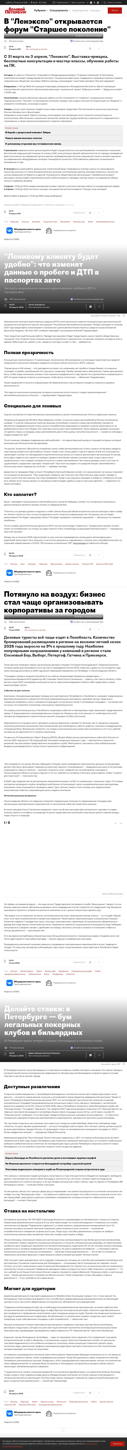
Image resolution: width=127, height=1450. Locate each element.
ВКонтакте (65, 221)
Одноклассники (79, 221)
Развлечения (61, 1401)
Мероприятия (80, 10)
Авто (22, 564)
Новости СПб (87, 564)
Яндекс (90, 221)
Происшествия (56, 564)
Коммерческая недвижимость (50, 1404)
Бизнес (46, 974)
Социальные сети (50, 221)
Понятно (117, 1444)
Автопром (32, 564)
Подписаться (62, 2)
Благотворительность (105, 221)
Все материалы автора (36, 49)
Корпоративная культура (81, 971)
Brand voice (70, 974)
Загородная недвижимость (15, 974)
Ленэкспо (25, 221)
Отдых (98, 971)
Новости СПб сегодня (104, 564)
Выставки (36, 221)
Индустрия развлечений (78, 1401)
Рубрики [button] (40, 10)
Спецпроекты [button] (59, 10)
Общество (14, 221)
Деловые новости (72, 564)
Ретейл (34, 1401)
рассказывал (79, 543)
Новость (13, 564)
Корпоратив (63, 971)
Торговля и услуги (47, 1401)
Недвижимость (35, 974)
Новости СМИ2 (11, 239)
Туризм (39, 971)
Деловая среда (50, 971)
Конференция (58, 974)
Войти (115, 10)
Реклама (95, 10)
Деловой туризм (26, 971)
